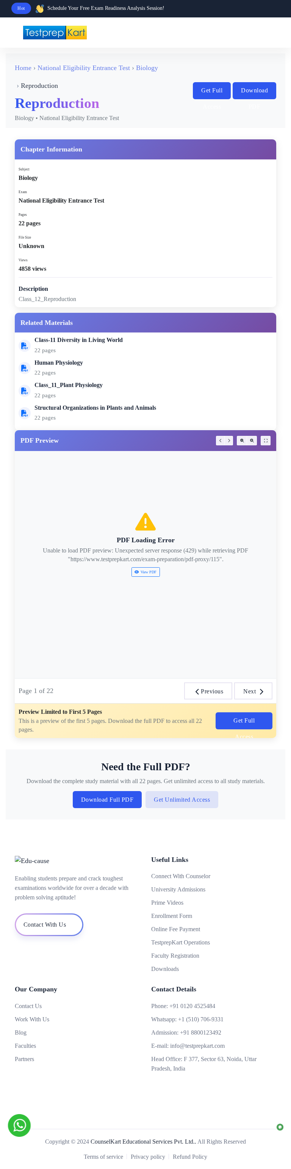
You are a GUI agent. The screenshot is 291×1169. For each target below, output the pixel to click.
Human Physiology (58, 362)
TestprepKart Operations (180, 942)
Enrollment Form (171, 916)
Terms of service (103, 1156)
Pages (23, 215)
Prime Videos (167, 902)
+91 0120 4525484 (192, 1006)
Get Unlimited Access (182, 799)
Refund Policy (190, 1156)
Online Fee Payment (175, 929)
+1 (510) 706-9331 (201, 1019)
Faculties (25, 1046)
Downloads (165, 969)
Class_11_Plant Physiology (68, 385)
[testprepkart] (272, 32)
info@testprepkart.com (197, 1046)
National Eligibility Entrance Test (84, 68)
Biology (147, 68)
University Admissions (178, 889)
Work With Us (32, 1019)
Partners (24, 1059)
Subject (24, 169)
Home (23, 68)
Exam (23, 192)
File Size (25, 237)
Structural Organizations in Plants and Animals (95, 407)
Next (249, 691)
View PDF (148, 572)
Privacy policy (148, 1156)
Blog (21, 1032)
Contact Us (28, 1006)
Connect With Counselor (180, 876)
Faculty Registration (175, 955)
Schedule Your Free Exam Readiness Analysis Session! (105, 8)
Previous (212, 691)
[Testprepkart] (256, 32)
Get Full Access (211, 93)
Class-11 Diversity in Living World (78, 340)
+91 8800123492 (200, 1032)
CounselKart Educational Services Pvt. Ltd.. (143, 1141)
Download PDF (254, 93)
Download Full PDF (107, 799)
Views (23, 260)
